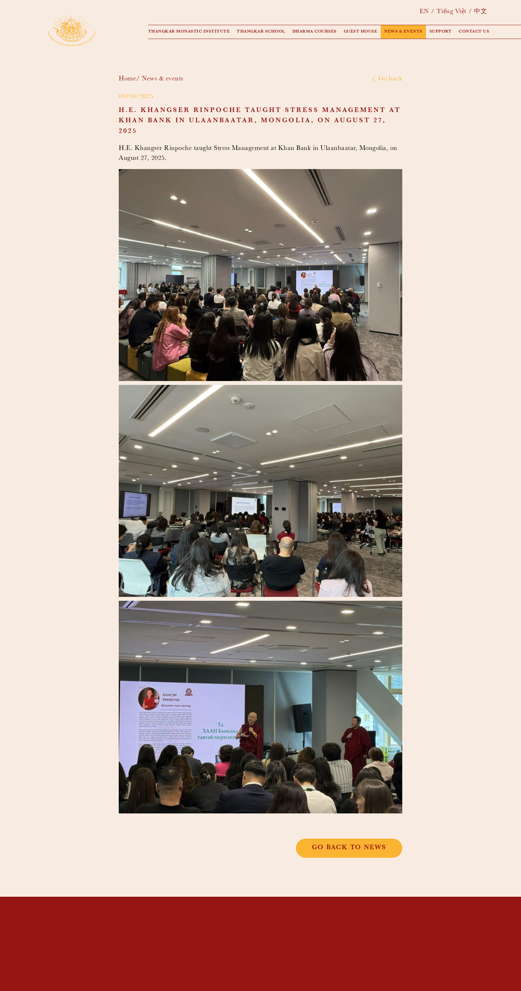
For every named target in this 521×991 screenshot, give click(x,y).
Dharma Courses (314, 32)
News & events (403, 32)
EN (424, 12)
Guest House (360, 32)
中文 (480, 12)
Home (127, 79)
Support (441, 32)
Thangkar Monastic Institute (189, 32)
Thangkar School (261, 32)
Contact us (474, 32)
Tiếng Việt (451, 12)
